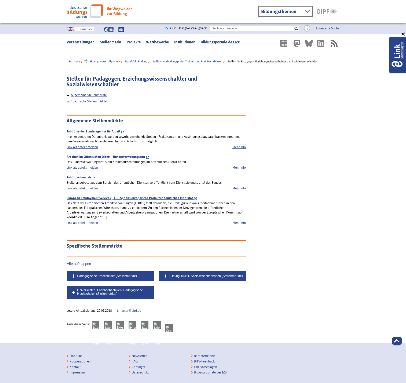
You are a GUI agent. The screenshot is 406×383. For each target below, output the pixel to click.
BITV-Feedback (204, 361)
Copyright (138, 367)
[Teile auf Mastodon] (95, 325)
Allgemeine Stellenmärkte (88, 94)
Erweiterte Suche (327, 28)
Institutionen (184, 42)
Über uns (76, 356)
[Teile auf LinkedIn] (144, 325)
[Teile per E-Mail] (157, 325)
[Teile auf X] (120, 325)
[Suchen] (296, 28)
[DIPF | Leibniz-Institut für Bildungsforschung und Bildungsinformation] (327, 11)
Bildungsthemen (278, 11)
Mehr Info (239, 147)
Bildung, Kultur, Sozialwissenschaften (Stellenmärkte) (206, 276)
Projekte (134, 42)
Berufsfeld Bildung (136, 61)
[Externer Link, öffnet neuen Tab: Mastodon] (296, 43)
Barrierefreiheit (204, 356)
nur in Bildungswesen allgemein (188, 28)
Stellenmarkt (110, 42)
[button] (397, 341)
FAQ (135, 361)
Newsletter (139, 356)
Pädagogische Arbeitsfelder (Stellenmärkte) (107, 276)
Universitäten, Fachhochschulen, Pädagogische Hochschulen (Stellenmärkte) (110, 291)
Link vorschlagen (205, 367)
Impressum (77, 372)
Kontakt (75, 367)
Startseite (74, 61)
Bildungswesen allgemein (104, 61)
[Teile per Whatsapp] (132, 325)
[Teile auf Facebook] (108, 325)
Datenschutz (140, 372)
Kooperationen (80, 361)
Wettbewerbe (157, 42)
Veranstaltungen (81, 42)
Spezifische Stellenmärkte (88, 101)
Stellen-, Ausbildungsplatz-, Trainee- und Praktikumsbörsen (187, 61)
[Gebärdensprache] (109, 29)
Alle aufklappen (79, 264)
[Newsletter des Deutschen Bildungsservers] (283, 43)
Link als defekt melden (82, 147)
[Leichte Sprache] (121, 29)
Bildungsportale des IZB (220, 42)
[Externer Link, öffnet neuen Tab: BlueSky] (308, 43)
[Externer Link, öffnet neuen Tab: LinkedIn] (320, 43)
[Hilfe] (307, 29)
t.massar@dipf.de (129, 310)
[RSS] (333, 43)
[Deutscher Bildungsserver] (99, 11)
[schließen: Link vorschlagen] (403, 34)
